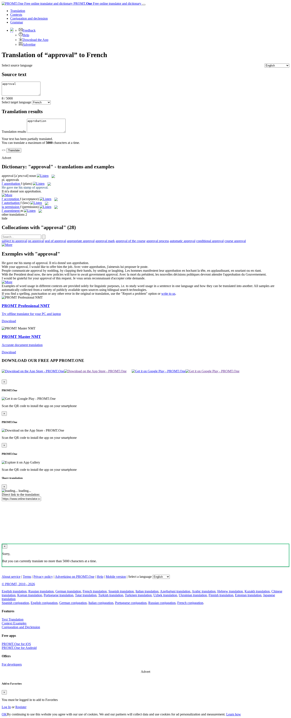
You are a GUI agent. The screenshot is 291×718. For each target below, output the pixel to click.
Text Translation (12, 619)
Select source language (17, 65)
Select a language (140, 576)
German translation (68, 591)
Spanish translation (121, 591)
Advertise (29, 44)
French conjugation (190, 603)
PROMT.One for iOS (16, 644)
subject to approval (14, 241)
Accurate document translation (22, 345)
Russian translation (41, 591)
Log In (6, 707)
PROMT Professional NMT (26, 305)
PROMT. (107, 3)
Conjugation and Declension (21, 627)
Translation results (14, 131)
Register (20, 707)
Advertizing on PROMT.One (74, 576)
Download (9, 321)
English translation (14, 591)
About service (11, 576)
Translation (17, 11)
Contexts (16, 14)
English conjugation (44, 603)
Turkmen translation (138, 595)
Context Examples (14, 623)
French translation (95, 591)
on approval (36, 241)
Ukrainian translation (193, 595)
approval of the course (131, 241)
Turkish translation (110, 595)
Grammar (16, 22)
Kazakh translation (257, 591)
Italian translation (146, 591)
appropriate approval (81, 241)
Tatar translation (86, 595)
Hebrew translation (230, 591)
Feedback (29, 30)
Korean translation (29, 595)
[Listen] (43, 176)
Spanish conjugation (15, 603)
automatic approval (182, 241)
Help (26, 35)
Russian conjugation (162, 603)
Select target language (16, 102)
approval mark (105, 241)
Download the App (35, 40)
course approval (235, 241)
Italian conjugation (100, 603)
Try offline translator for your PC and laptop (31, 314)
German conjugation (73, 603)
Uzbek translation (165, 595)
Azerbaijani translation (175, 591)
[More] (7, 245)
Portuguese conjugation (131, 603)
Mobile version (116, 576)
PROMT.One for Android (19, 648)
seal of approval (55, 241)
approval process (157, 241)
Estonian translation (248, 595)
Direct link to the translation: (21, 494)
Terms (27, 576)
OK (4, 714)
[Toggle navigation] (144, 4)
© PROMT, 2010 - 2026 (18, 584)
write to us (168, 293)
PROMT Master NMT (21, 336)
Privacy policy (43, 576)
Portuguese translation (58, 595)
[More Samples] (7, 195)
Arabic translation (204, 591)
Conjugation (29, 18)
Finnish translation (221, 595)
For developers (12, 664)
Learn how (233, 714)
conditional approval (210, 241)
